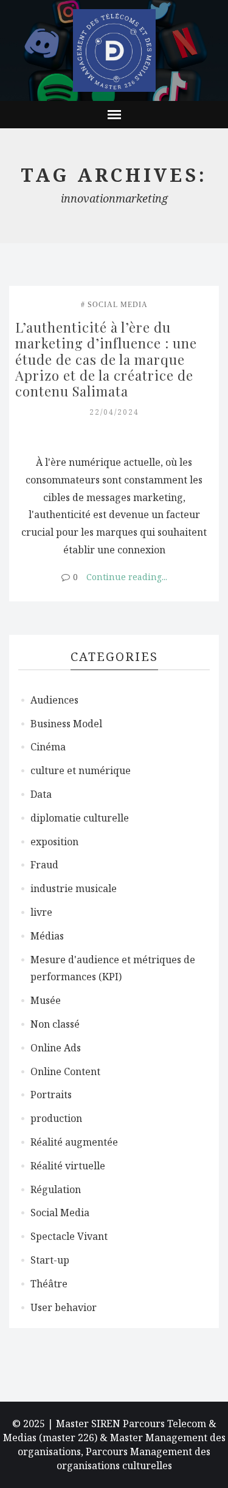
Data (41, 794)
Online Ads (55, 1047)
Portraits (51, 1094)
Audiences (54, 700)
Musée (45, 1000)
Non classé (55, 1024)
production (56, 1118)
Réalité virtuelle (67, 1165)
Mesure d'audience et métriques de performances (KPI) (112, 968)
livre (41, 912)
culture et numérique (80, 770)
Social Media (118, 304)
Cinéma (48, 746)
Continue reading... (126, 577)
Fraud (44, 864)
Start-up (49, 1260)
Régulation (55, 1189)
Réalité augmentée (74, 1142)
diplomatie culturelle (79, 818)
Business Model (66, 723)
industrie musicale (73, 888)
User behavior (63, 1307)
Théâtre (48, 1283)
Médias (47, 936)
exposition (54, 841)
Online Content (65, 1071)
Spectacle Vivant (69, 1236)
